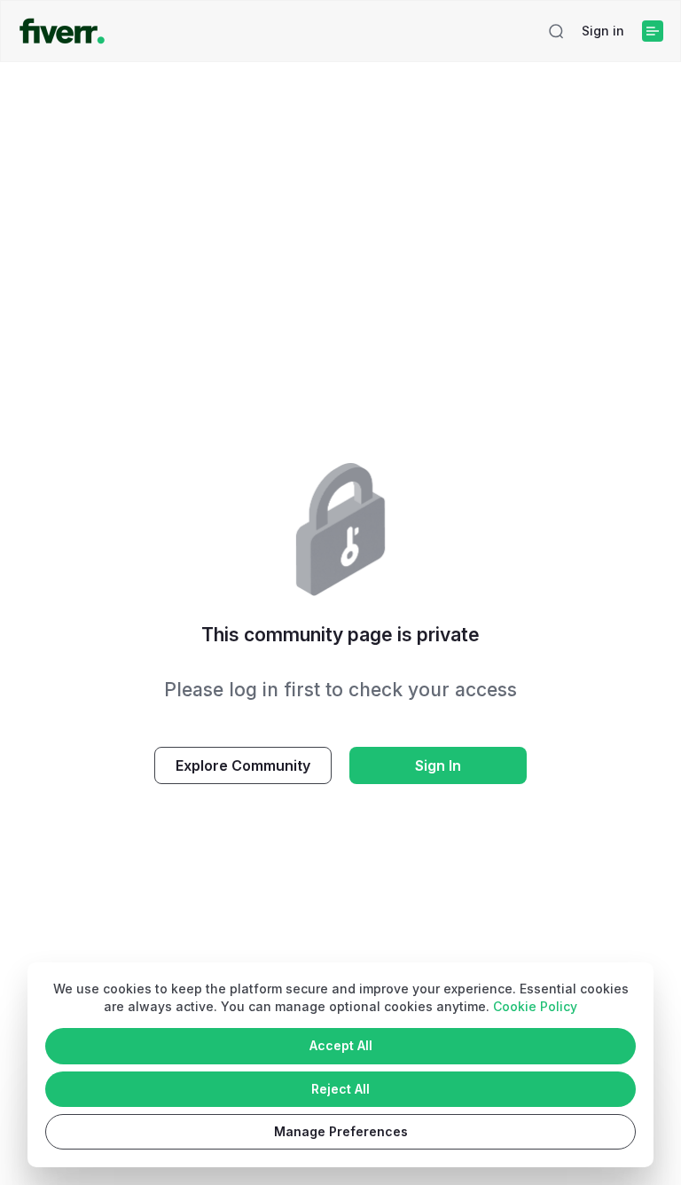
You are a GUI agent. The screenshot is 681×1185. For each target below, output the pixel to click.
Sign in (603, 30)
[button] (556, 31)
